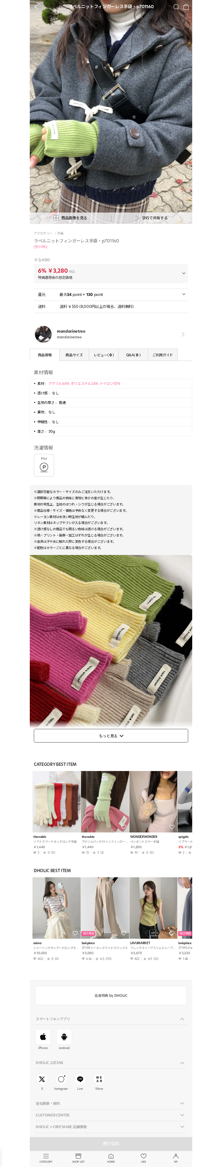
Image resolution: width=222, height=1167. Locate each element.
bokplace (88, 943)
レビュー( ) (104, 354)
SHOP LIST (78, 1161)
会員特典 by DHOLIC (110, 995)
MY (176, 1161)
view (182, 334)
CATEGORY (46, 1161)
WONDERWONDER (143, 837)
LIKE (143, 1161)
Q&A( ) (133, 354)
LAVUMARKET (140, 943)
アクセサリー (43, 233)
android (64, 1048)
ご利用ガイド (162, 354)
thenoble (39, 837)
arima (37, 943)
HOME (111, 1161)
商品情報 (45, 354)
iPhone (43, 1048)
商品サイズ (74, 354)
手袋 (60, 233)
